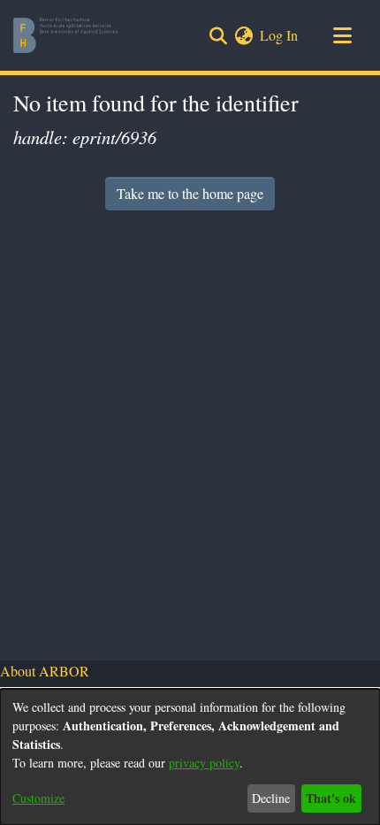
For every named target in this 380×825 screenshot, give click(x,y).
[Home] (65, 35)
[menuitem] (243, 35)
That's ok (331, 798)
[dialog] (190, 757)
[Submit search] (218, 35)
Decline (271, 798)
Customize (38, 798)
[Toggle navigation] (342, 35)
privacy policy (204, 762)
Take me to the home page (190, 193)
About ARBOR (44, 670)
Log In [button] (280, 35)
